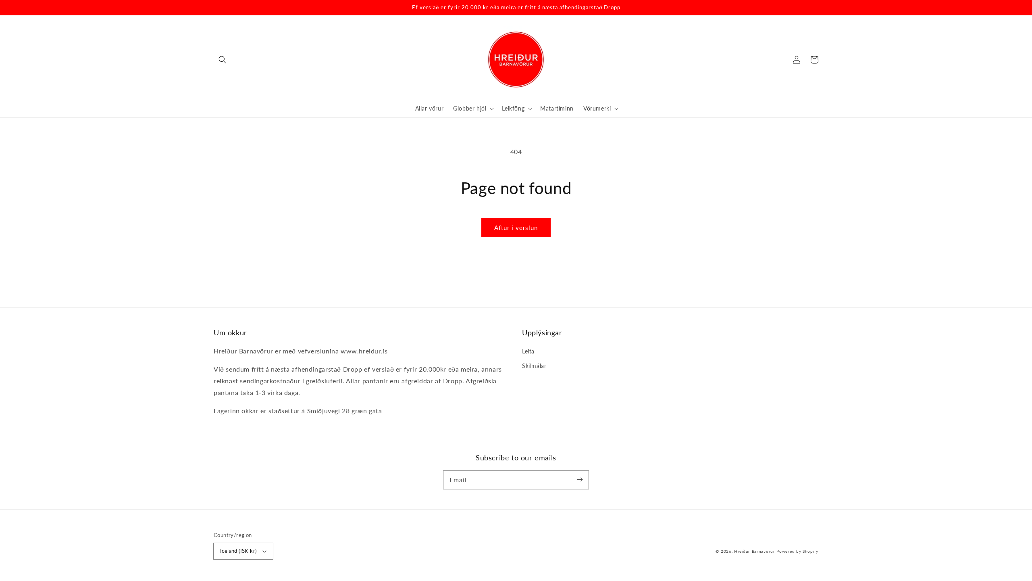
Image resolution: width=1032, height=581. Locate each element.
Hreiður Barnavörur (754, 551)
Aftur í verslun (516, 227)
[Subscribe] (580, 480)
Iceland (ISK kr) (238, 551)
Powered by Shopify (797, 551)
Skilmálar (534, 365)
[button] (222, 60)
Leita (528, 351)
